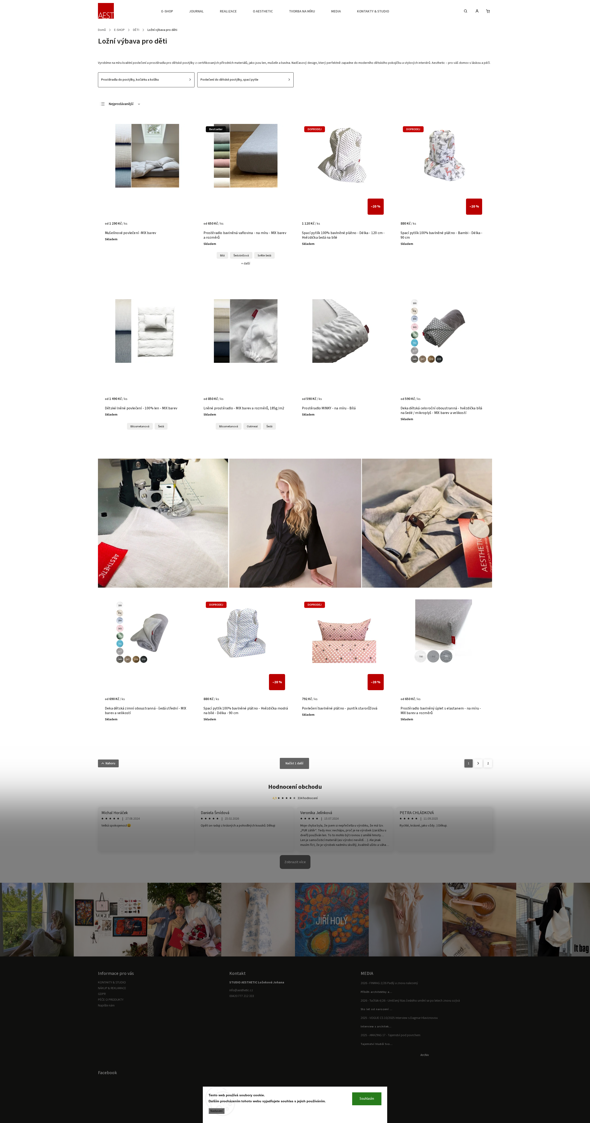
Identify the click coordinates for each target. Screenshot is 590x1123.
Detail (181, 226)
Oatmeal (252, 426)
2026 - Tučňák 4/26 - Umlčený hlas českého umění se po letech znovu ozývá (410, 1000)
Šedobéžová (241, 255)
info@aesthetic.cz (241, 990)
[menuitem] (171, 11)
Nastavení (216, 1111)
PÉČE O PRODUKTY (111, 999)
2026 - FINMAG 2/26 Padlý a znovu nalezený (389, 983)
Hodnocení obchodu (295, 787)
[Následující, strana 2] (478, 763)
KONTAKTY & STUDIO (112, 982)
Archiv (424, 1055)
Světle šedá (264, 255)
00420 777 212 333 (241, 996)
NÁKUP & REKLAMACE (112, 988)
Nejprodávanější (121, 104)
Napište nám (106, 1005)
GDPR (102, 994)
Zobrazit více (295, 862)
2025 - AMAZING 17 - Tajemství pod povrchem (390, 1035)
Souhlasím (367, 1098)
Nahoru (110, 763)
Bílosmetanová (139, 426)
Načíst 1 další (294, 763)
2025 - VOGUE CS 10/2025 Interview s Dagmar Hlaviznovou (399, 1018)
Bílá (222, 255)
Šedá (161, 426)
